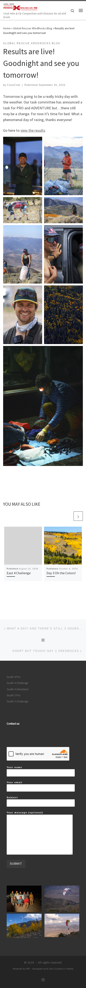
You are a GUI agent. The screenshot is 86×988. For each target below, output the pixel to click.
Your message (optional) (25, 812)
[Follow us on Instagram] (43, 980)
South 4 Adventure (18, 689)
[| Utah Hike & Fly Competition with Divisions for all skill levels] (20, 6)
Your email (14, 782)
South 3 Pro (13, 695)
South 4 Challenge (17, 683)
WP (28, 968)
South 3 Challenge (17, 701)
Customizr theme (63, 968)
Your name (14, 767)
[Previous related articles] (68, 516)
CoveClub (13, 85)
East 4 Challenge (19, 573)
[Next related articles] (78, 516)
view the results (32, 130)
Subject (12, 797)
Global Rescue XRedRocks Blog (32, 28)
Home (7, 28)
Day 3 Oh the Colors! (61, 573)
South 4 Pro (13, 677)
